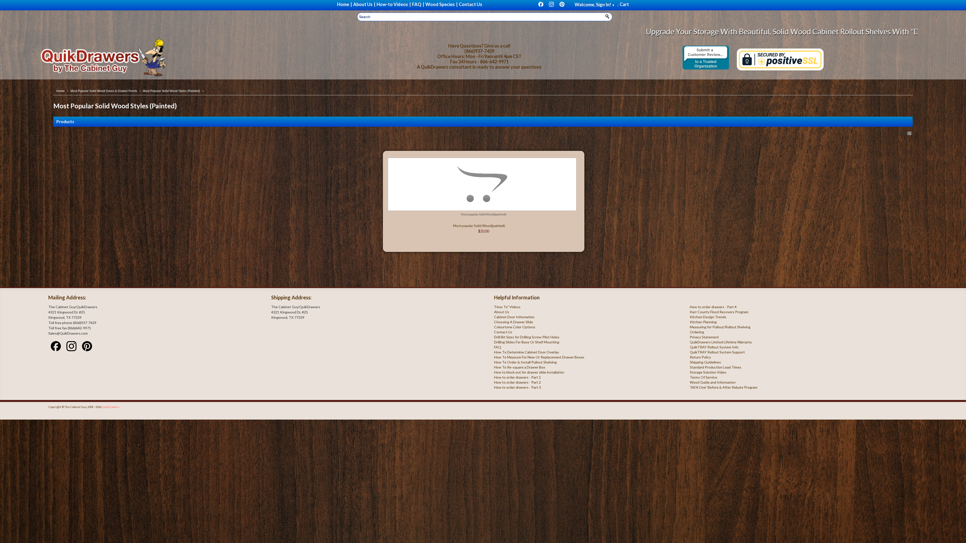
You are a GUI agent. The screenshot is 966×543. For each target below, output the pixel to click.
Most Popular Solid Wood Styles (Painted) (171, 91)
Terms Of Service (703, 377)
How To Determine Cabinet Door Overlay (526, 352)
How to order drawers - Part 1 (517, 377)
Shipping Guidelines (705, 362)
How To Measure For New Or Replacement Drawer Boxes (539, 357)
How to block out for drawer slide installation (529, 372)
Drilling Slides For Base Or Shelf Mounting (526, 342)
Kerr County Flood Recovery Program (719, 312)
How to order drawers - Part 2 (517, 382)
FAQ (497, 347)
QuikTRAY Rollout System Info (714, 347)
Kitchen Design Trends (708, 317)
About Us (501, 312)
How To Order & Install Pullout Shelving (525, 362)
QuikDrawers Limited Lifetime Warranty (721, 342)
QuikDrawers (110, 407)
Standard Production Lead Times (715, 367)
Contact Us (503, 332)
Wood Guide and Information (713, 382)
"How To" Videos (507, 307)
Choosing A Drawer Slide (513, 322)
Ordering (697, 332)
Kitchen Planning (703, 322)
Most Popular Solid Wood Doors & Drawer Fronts (103, 91)
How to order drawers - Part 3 (517, 387)
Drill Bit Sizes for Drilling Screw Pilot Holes (526, 337)
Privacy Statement (704, 337)
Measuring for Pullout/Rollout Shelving (720, 327)
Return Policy (700, 357)
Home (60, 91)
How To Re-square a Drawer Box (519, 367)
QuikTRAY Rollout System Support (717, 352)
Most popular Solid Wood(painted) (483, 214)
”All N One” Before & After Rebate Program (723, 387)
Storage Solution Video (708, 372)
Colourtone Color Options (514, 327)
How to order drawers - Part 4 (713, 307)
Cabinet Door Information (514, 317)
